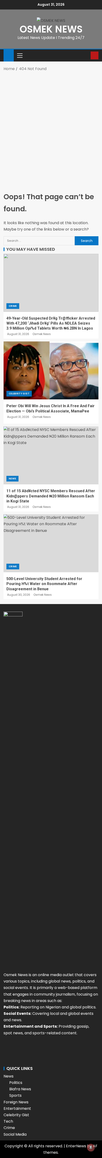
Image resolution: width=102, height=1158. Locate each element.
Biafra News (20, 1089)
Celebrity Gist (19, 393)
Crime (13, 306)
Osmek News (41, 334)
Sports (15, 1095)
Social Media (15, 1134)
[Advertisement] (51, 128)
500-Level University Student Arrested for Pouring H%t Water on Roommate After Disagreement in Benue (44, 584)
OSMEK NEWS (51, 29)
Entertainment (17, 1108)
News (12, 478)
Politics (15, 1082)
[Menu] (19, 55)
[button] (19, 55)
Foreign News (16, 1102)
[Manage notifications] (91, 1147)
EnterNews (76, 1146)
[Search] (86, 55)
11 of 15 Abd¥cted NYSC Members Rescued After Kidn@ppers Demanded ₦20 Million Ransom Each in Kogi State (50, 496)
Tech (8, 1121)
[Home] (8, 55)
